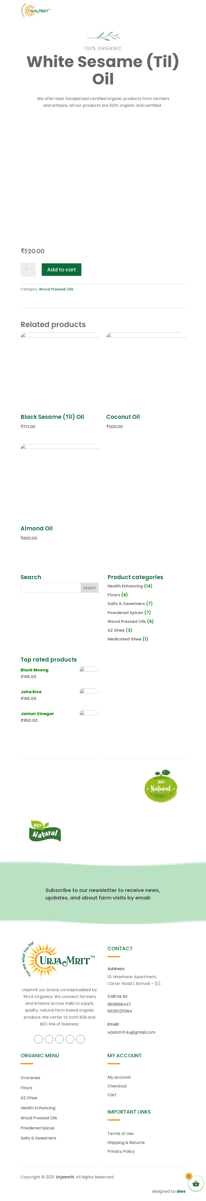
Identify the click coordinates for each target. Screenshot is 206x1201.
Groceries (30, 1078)
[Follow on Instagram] (70, 1039)
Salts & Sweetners (126, 604)
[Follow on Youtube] (80, 1039)
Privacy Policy (121, 1151)
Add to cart (61, 269)
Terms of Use (121, 1133)
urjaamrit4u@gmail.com (131, 1032)
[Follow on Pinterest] (59, 1039)
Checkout (117, 1086)
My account (119, 1077)
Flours (114, 595)
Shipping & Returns (126, 1142)
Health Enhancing (125, 586)
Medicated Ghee (124, 639)
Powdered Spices (125, 613)
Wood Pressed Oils (56, 289)
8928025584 (120, 1011)
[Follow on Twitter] (49, 1039)
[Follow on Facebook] (38, 1039)
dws (181, 1191)
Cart (112, 1095)
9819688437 (119, 1004)
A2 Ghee (116, 630)
